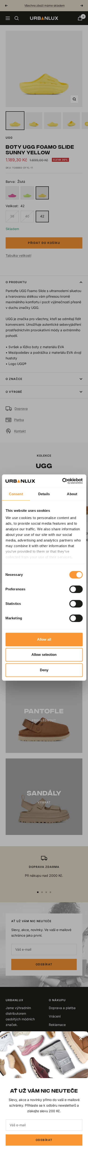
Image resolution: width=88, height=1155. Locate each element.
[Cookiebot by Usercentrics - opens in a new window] (63, 481)
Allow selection (44, 655)
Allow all (44, 639)
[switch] (76, 589)
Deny (44, 670)
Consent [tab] (16, 494)
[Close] (80, 1038)
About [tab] (72, 494)
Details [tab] (44, 494)
